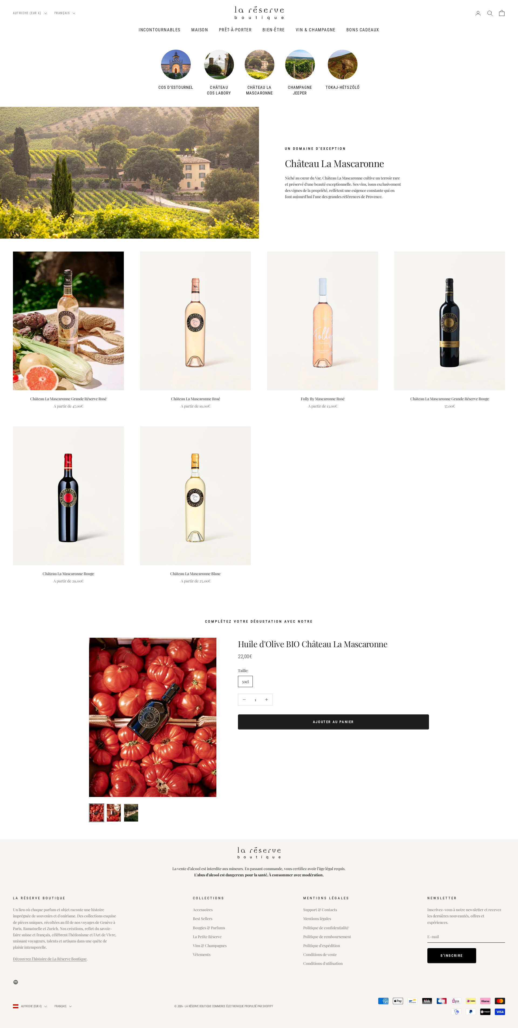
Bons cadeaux (362, 29)
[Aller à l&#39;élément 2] (113, 812)
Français (62, 13)
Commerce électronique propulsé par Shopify (242, 1006)
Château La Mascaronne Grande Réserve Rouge (449, 398)
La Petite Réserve (207, 936)
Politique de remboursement (327, 936)
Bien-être (274, 29)
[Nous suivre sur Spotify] (15, 982)
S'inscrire (452, 956)
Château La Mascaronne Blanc (195, 573)
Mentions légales (317, 918)
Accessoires (203, 909)
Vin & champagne (316, 29)
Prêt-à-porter (235, 29)
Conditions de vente (320, 954)
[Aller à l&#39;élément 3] (131, 812)
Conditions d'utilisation (323, 963)
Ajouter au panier (333, 722)
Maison (199, 29)
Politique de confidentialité (326, 927)
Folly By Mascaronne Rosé (323, 398)
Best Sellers (202, 918)
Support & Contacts (320, 909)
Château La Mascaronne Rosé (195, 398)
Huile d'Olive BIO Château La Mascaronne (312, 643)
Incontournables (159, 29)
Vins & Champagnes (210, 945)
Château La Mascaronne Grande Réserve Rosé (68, 398)
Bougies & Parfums (209, 927)
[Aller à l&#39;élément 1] (96, 812)
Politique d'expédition (321, 945)
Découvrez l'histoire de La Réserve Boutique (50, 958)
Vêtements (201, 954)
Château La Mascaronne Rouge (68, 573)
